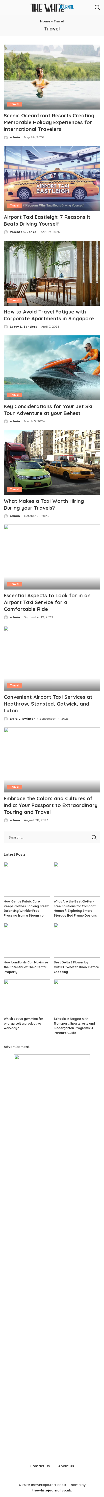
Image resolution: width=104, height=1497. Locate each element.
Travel (14, 104)
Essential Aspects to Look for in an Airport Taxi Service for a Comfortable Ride (47, 602)
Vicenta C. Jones (23, 232)
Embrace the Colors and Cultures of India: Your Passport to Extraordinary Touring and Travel (50, 805)
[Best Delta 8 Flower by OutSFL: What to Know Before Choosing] (77, 940)
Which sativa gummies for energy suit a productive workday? (23, 1023)
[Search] (97, 7)
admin (15, 137)
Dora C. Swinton (23, 718)
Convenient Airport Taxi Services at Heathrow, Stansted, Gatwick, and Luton (48, 704)
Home (45, 21)
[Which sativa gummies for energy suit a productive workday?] (27, 996)
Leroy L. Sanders (23, 326)
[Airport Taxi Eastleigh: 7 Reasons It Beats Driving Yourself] (52, 178)
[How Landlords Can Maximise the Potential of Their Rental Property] (27, 940)
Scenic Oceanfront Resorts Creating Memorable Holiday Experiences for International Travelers (49, 122)
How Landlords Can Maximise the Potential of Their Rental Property (26, 966)
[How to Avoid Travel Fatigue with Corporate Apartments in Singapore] (52, 273)
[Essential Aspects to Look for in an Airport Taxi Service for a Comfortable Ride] (52, 557)
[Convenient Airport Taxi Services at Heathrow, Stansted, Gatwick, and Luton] (52, 658)
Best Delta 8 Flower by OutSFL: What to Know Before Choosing (76, 966)
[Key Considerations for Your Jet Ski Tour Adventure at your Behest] (52, 367)
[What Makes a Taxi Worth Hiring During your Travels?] (52, 462)
